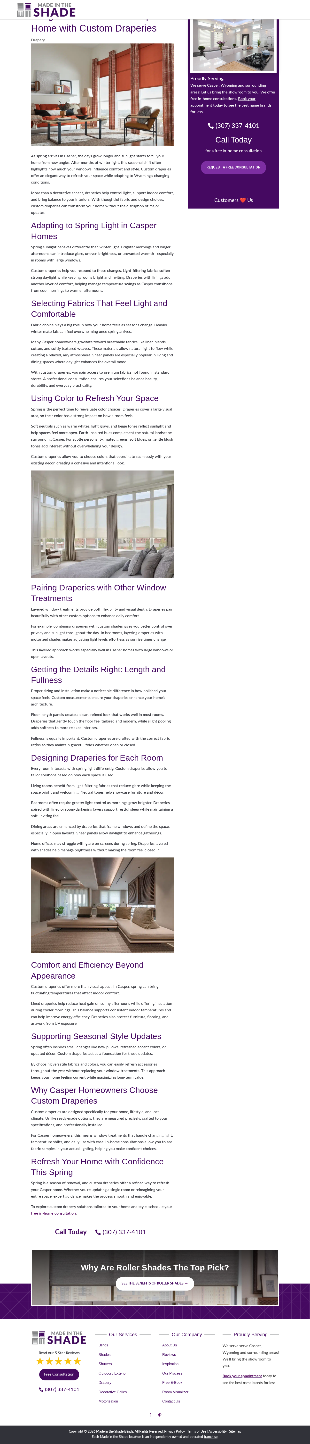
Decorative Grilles (113, 1392)
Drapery (38, 40)
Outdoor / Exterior (113, 1373)
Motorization (108, 1401)
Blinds (103, 1345)
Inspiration (170, 1364)
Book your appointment (242, 1376)
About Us (169, 1345)
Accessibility (218, 1431)
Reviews (169, 1354)
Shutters (105, 1364)
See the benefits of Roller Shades (153, 1283)
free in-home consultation (53, 1213)
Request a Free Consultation (233, 167)
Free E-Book (172, 1382)
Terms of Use (196, 1431)
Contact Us (171, 1401)
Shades (105, 1354)
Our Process (172, 1373)
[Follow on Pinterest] (160, 1415)
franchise (210, 1437)
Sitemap (235, 1431)
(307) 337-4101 (124, 1232)
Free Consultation (59, 1374)
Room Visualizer (175, 1392)
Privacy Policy (174, 1431)
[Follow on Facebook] (150, 1415)
